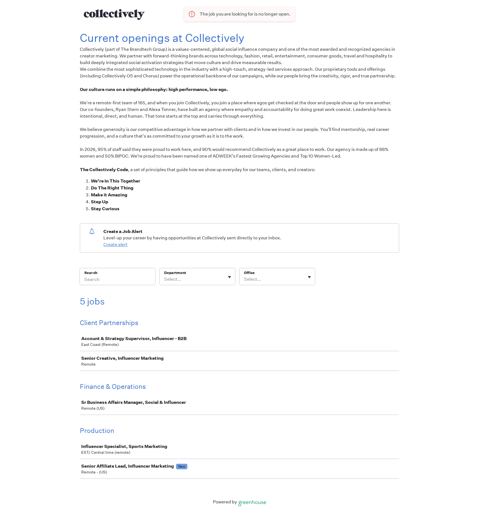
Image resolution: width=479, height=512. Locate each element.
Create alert (115, 244)
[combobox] (164, 279)
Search (90, 272)
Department (175, 272)
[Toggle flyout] (229, 277)
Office (249, 272)
